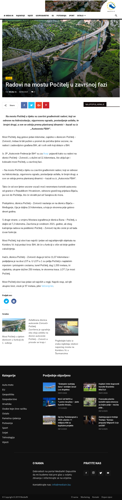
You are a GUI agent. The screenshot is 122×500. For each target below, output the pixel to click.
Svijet (5, 432)
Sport (71, 15)
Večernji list (47, 286)
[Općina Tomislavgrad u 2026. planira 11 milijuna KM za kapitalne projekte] (49, 420)
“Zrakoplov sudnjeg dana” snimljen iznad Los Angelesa (67, 387)
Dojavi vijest (107, 497)
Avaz (46, 153)
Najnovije (20, 15)
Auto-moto (7, 384)
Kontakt (95, 497)
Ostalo (80, 15)
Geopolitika (8, 394)
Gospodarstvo (42, 15)
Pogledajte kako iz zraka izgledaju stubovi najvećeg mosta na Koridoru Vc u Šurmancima (66, 347)
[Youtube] (108, 473)
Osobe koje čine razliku (14, 408)
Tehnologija (8, 437)
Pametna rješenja (11, 418)
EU (53, 15)
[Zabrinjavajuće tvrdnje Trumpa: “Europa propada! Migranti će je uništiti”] (90, 420)
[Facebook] (86, 473)
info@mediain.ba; (61, 484)
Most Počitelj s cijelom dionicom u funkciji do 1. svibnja (13, 339)
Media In (13, 92)
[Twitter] (100, 473)
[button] (116, 15)
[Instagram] (93, 472)
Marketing (85, 497)
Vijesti (30, 15)
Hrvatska (6, 403)
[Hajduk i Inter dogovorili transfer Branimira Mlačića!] (90, 387)
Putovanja (61, 15)
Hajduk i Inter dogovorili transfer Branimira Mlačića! (109, 387)
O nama (74, 497)
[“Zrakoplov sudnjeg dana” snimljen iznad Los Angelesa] (49, 387)
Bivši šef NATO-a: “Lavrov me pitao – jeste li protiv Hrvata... (68, 402)
